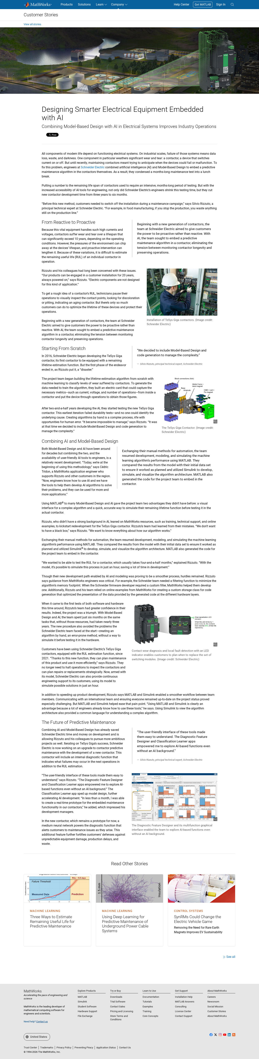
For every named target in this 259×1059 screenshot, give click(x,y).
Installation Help (183, 996)
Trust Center (30, 1047)
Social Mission (215, 1006)
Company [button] (117, 4)
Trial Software (117, 1001)
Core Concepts (150, 1016)
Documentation (151, 996)
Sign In (220, 4)
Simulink (82, 1001)
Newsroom (213, 1001)
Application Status (106, 1047)
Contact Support (183, 1016)
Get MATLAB (203, 4)
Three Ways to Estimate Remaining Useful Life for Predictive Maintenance (52, 921)
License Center (183, 1011)
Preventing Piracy (84, 1047)
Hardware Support (87, 1011)
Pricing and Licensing (121, 1011)
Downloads (116, 996)
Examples (148, 1006)
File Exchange (85, 1016)
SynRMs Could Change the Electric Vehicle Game (197, 919)
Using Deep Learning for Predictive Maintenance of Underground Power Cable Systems (125, 924)
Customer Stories (41, 14)
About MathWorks (217, 1016)
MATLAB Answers (184, 1001)
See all (230, 957)
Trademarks (46, 1047)
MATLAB (82, 996)
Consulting (180, 1006)
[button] (232, 4)
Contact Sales (117, 1006)
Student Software (87, 1006)
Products (67, 4)
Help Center (181, 4)
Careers (211, 996)
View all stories (32, 24)
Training (147, 1011)
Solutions (84, 4)
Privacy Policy (64, 1047)
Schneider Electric (92, 167)
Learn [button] (100, 4)
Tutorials (147, 1001)
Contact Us (125, 1047)
